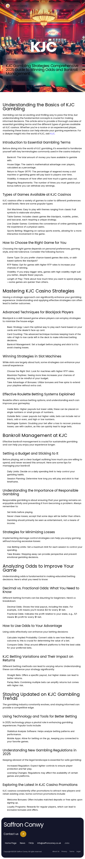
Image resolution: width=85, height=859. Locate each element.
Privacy (64, 851)
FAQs (31, 843)
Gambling (11, 59)
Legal (78, 851)
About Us (55, 851)
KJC (52, 133)
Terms (71, 851)
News (22, 843)
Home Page (10, 843)
